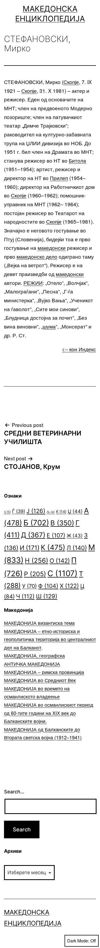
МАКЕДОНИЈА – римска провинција (44, 671)
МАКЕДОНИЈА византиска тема (39, 622)
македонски (52, 247)
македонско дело (37, 256)
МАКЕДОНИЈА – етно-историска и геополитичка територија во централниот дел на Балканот (50, 639)
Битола (77, 160)
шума (49, 326)
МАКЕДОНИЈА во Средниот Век (40, 679)
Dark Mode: (78, 941)
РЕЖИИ (33, 282)
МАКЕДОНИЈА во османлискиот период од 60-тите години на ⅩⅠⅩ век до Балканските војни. (48, 712)
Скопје (71, 81)
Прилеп (59, 177)
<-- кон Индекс (79, 349)
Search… (14, 791)
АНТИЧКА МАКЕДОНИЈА (32, 663)
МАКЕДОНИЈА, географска (34, 655)
